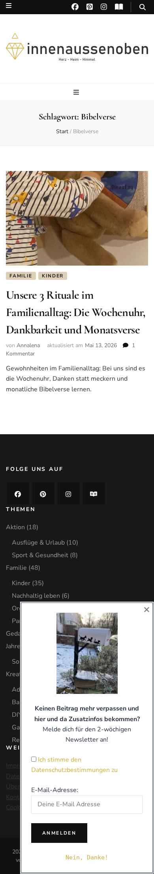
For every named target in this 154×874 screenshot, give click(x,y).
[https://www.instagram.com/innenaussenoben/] (68, 493)
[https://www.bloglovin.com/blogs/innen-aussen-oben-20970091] (94, 493)
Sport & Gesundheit (40, 555)
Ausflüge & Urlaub (38, 542)
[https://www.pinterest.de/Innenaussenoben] (43, 493)
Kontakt (17, 797)
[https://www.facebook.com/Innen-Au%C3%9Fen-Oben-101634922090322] (18, 493)
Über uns (19, 786)
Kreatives (19, 674)
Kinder (53, 276)
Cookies (17, 807)
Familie (20, 276)
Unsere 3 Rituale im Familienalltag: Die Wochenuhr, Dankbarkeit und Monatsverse (76, 312)
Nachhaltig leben (36, 595)
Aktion (15, 527)
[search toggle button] (142, 7)
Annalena (28, 345)
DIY (17, 714)
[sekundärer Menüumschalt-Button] (8, 5)
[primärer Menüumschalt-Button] (77, 92)
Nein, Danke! (87, 857)
